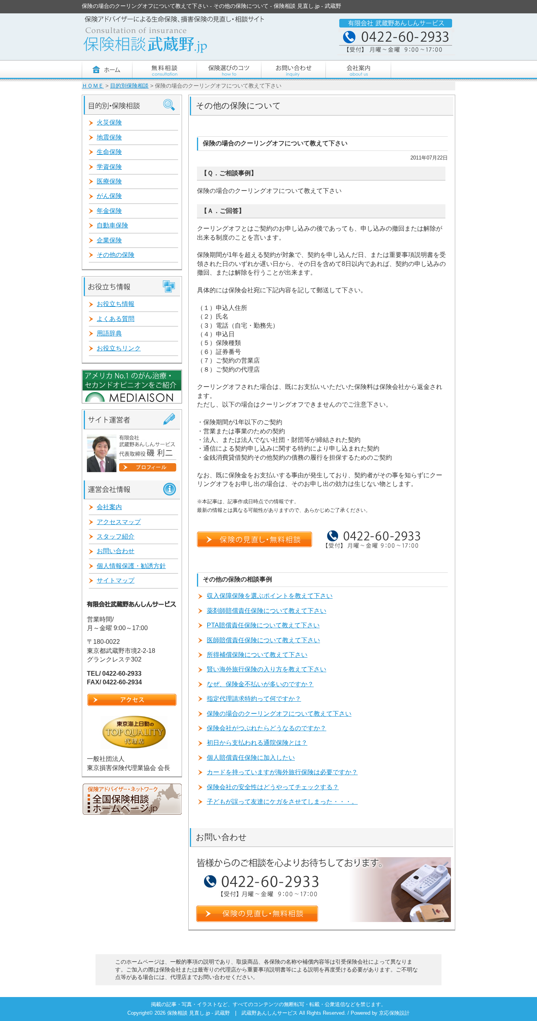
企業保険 (109, 240)
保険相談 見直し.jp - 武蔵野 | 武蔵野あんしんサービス (233, 1013)
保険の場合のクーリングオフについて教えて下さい (279, 713)
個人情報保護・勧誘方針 (131, 566)
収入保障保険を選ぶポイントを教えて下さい (270, 595)
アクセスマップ (119, 522)
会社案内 (109, 507)
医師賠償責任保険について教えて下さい (263, 640)
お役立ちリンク (119, 348)
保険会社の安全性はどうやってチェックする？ (273, 787)
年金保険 (109, 210)
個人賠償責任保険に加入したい (251, 757)
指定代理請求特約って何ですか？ (254, 698)
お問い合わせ (115, 551)
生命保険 (109, 151)
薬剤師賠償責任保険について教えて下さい (266, 610)
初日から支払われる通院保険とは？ (257, 742)
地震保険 (109, 137)
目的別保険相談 (129, 86)
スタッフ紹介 (115, 536)
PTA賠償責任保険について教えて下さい (263, 625)
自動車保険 (112, 225)
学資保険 (109, 166)
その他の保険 (115, 254)
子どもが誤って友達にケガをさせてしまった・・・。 (282, 801)
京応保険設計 (394, 1013)
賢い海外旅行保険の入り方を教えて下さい (266, 669)
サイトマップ (115, 580)
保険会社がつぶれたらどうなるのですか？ (266, 728)
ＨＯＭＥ (93, 86)
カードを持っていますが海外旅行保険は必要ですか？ (282, 772)
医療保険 (109, 181)
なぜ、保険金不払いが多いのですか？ (260, 684)
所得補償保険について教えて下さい (257, 654)
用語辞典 (109, 333)
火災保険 (109, 122)
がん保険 (109, 195)
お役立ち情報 (115, 304)
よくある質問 (115, 318)
